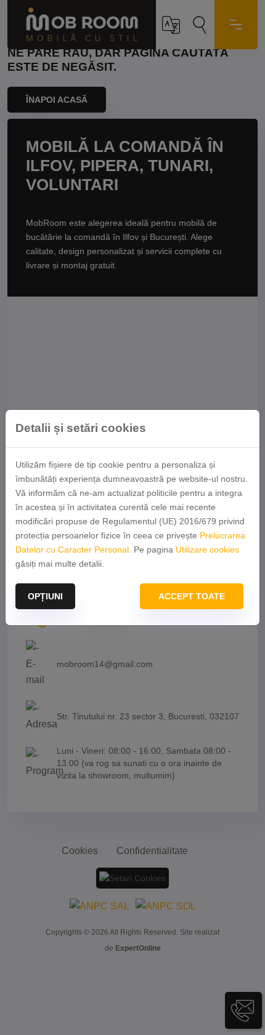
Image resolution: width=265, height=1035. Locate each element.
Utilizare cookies (207, 549)
